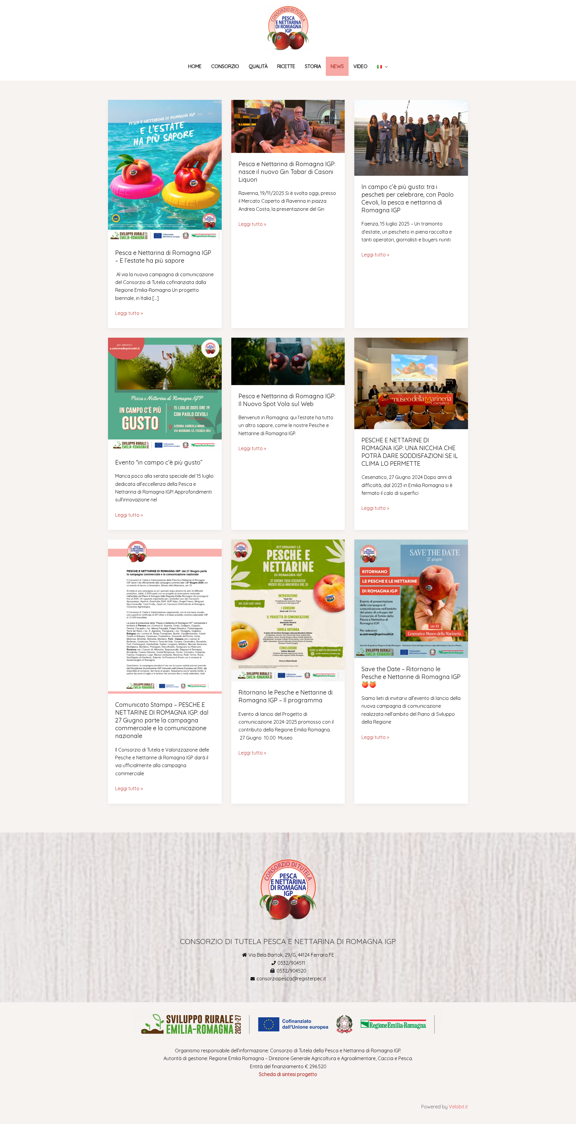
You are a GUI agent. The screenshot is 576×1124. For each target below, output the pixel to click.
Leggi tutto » (129, 312)
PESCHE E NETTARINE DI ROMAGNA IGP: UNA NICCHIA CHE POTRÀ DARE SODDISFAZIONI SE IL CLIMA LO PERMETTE (410, 451)
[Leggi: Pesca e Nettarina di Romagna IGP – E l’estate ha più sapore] (165, 170)
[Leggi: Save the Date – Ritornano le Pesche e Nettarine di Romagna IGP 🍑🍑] (411, 598)
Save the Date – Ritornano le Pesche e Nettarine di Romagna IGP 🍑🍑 (411, 676)
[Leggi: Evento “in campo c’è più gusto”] (165, 394)
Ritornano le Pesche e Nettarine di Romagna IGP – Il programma (285, 696)
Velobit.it (458, 1107)
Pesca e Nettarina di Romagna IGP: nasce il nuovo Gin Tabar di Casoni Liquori (286, 171)
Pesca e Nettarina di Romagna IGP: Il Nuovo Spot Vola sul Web (286, 400)
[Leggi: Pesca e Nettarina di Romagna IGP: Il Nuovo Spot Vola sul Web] (288, 361)
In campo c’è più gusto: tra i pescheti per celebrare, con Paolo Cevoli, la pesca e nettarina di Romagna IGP (408, 198)
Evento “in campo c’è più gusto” (158, 462)
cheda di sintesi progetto (289, 1074)
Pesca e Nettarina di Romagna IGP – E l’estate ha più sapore (163, 256)
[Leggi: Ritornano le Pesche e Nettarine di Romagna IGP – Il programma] (288, 610)
